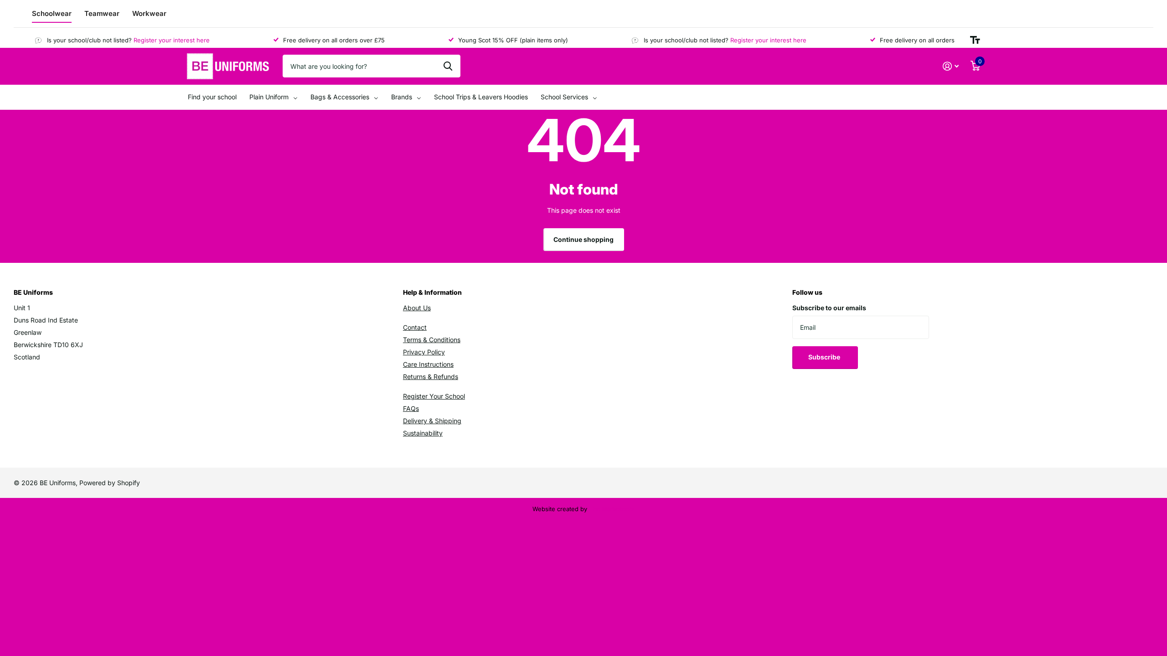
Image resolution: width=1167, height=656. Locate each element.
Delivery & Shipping (432, 421)
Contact (415, 327)
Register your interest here (164, 40)
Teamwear (101, 13)
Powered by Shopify (109, 483)
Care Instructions (428, 364)
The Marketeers (612, 508)
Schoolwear (52, 13)
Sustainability (423, 433)
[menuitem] (212, 97)
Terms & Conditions (431, 339)
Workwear (149, 13)
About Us (417, 308)
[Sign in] (950, 66)
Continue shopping (583, 239)
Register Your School (434, 396)
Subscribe (825, 357)
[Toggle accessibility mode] (975, 40)
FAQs (411, 408)
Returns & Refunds (430, 376)
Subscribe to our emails (829, 308)
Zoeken (447, 66)
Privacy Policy (424, 352)
